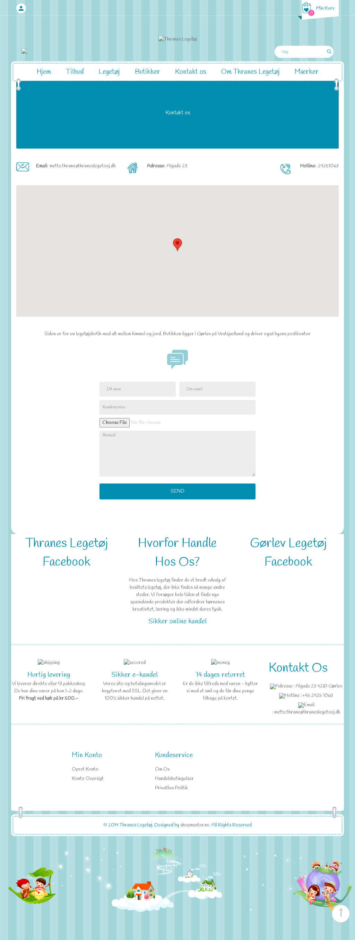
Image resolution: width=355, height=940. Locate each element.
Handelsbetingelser (174, 778)
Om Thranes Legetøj (250, 72)
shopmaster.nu (194, 825)
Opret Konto (85, 769)
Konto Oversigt (88, 778)
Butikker (147, 72)
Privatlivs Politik (171, 788)
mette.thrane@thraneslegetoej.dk (83, 166)
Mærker (307, 72)
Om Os (162, 769)
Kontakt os (190, 72)
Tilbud (75, 72)
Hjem (44, 72)
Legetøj (109, 72)
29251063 (328, 166)
